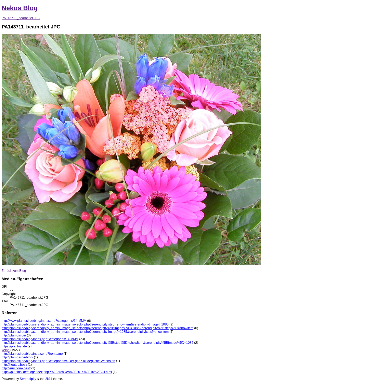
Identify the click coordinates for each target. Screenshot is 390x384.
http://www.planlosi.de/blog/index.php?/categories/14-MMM (44, 320)
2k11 (48, 379)
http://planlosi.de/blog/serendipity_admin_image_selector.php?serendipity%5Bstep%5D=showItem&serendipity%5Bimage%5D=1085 (97, 342)
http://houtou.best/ (14, 364)
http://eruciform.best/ (16, 368)
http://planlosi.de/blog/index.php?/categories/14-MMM (40, 339)
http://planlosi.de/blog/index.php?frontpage (32, 353)
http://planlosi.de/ (14, 335)
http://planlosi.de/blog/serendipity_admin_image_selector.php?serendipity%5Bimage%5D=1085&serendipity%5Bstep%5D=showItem (97, 328)
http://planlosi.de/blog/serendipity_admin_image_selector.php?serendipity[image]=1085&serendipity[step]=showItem (85, 331)
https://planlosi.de (14, 346)
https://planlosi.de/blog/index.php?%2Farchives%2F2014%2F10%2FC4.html (57, 372)
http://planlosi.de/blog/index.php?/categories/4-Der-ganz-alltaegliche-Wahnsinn (58, 361)
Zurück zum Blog (14, 270)
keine (6, 350)
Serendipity (28, 379)
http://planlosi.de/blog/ (17, 357)
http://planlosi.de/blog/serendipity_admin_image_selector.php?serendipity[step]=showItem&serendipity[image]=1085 (85, 324)
